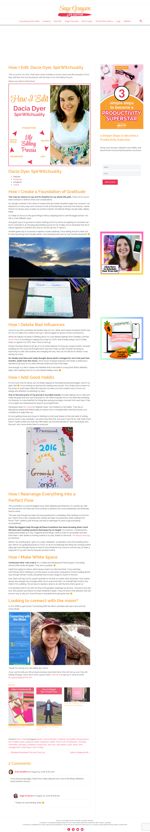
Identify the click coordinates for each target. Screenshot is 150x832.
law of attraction (70, 742)
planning (22, 744)
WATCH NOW (110, 182)
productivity (41, 744)
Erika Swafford (21, 772)
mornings (82, 742)
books (39, 739)
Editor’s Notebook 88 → (80, 752)
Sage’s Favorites (72, 21)
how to (59, 742)
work (34, 747)
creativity (61, 739)
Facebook (17, 179)
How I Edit (21, 739)
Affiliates (127, 21)
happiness (44, 742)
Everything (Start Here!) (29, 21)
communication (49, 739)
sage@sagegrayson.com (21, 677)
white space (26, 747)
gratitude (29, 742)
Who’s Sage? (87, 21)
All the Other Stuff (103, 21)
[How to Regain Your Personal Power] (49, 706)
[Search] (140, 21)
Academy (46, 21)
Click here (55, 675)
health (52, 742)
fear (10, 742)
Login (118, 21)
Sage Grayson (26, 796)
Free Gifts (58, 21)
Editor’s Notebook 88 (16, 727)
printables (31, 744)
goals (21, 742)
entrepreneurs (82, 739)
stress (75, 744)
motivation (13, 744)
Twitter (16, 185)
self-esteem (61, 744)
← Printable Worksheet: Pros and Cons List (26, 752)
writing (40, 747)
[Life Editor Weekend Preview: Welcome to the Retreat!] (77, 694)
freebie (16, 742)
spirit (70, 744)
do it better (70, 739)
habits (36, 742)
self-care (51, 744)
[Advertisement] (75, 42)
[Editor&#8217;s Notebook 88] (21, 706)
